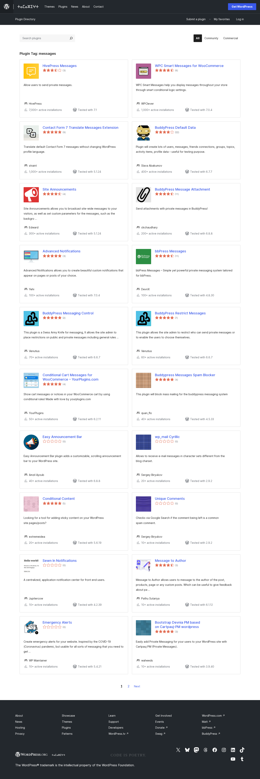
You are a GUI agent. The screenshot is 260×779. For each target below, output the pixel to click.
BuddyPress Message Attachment (182, 189)
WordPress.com (213, 715)
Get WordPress (242, 6)
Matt (206, 721)
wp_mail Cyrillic (167, 437)
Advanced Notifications (62, 251)
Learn (112, 715)
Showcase (68, 715)
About (19, 715)
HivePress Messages (60, 66)
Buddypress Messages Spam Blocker (185, 375)
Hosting (20, 727)
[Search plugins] (71, 38)
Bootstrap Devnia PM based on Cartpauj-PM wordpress (177, 624)
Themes (67, 721)
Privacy (20, 733)
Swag (160, 733)
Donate (161, 727)
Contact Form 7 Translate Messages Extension (80, 128)
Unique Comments (170, 499)
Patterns (67, 733)
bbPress (209, 727)
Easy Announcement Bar (62, 437)
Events (159, 721)
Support (113, 721)
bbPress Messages (170, 251)
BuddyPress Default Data (175, 128)
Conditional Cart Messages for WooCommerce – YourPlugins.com (70, 377)
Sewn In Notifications (60, 561)
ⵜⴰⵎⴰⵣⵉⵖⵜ (58, 754)
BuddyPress (211, 733)
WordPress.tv (118, 733)
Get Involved (163, 715)
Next (137, 686)
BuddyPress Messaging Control (68, 313)
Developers (115, 727)
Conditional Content (59, 499)
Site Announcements (59, 189)
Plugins (66, 727)
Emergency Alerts (57, 622)
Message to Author (170, 561)
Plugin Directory (25, 19)
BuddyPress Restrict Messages (180, 313)
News (18, 721)
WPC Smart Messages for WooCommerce (189, 66)
